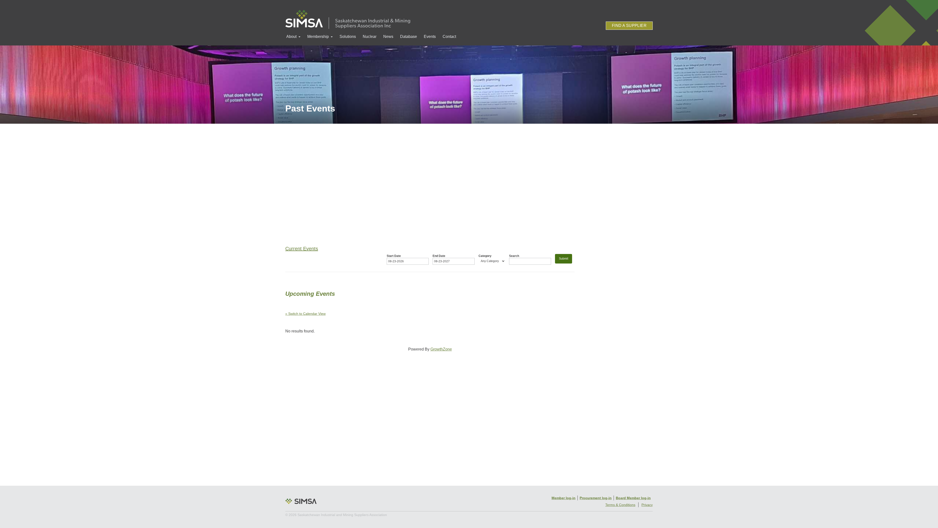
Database (408, 36)
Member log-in (564, 498)
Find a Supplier (629, 25)
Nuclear (369, 36)
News (388, 36)
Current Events (301, 248)
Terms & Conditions (620, 505)
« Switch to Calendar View (305, 314)
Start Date (394, 256)
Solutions (348, 36)
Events (430, 36)
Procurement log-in (596, 498)
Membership (318, 36)
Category (485, 256)
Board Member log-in (633, 498)
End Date (439, 256)
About (291, 36)
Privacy (647, 505)
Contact (449, 36)
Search (514, 256)
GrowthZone (441, 349)
